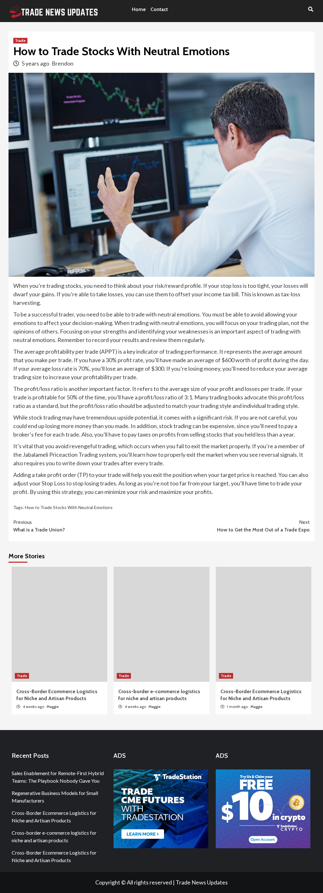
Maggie (53, 706)
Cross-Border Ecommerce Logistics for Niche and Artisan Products (54, 816)
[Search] (310, 9)
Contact (159, 9)
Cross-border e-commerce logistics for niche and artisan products (54, 836)
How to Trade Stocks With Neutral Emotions (69, 507)
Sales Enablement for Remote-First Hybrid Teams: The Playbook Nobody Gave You (58, 777)
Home (139, 9)
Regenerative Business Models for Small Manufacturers (55, 796)
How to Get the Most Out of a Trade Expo (263, 526)
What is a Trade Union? (39, 526)
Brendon (62, 63)
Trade (20, 40)
